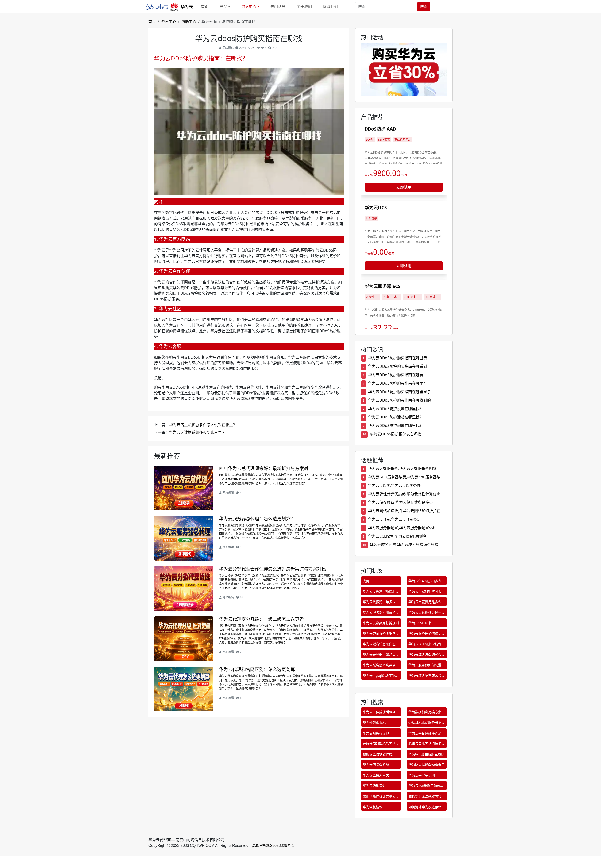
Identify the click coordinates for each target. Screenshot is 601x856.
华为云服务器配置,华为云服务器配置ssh (401, 527)
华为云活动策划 (374, 785)
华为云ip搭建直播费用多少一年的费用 (381, 592)
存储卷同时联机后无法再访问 (381, 744)
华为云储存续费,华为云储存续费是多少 (400, 502)
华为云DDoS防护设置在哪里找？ (395, 408)
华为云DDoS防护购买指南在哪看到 (397, 366)
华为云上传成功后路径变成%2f (381, 713)
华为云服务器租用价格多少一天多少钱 (381, 613)
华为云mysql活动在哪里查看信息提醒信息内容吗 (381, 676)
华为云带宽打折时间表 (424, 591)
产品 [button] (223, 6)
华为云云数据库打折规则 (381, 623)
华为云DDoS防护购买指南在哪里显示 (399, 391)
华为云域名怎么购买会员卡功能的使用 (381, 666)
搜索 (424, 6)
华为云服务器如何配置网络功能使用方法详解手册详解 (426, 666)
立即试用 (403, 187)
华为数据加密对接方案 (424, 712)
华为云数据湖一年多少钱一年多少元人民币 (381, 603)
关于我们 (304, 6)
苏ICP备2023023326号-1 (273, 846)
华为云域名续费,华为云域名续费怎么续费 (404, 544)
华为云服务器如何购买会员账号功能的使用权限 (426, 634)
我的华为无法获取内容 (424, 796)
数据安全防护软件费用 (379, 754)
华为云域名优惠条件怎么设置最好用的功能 (381, 645)
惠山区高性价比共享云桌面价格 (381, 797)
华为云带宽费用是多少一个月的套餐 (426, 603)
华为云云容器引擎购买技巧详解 (381, 655)
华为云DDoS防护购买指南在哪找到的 (399, 400)
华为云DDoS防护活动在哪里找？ (395, 417)
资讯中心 (168, 21)
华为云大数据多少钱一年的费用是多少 (426, 613)
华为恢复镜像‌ (372, 807)
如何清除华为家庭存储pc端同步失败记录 (424, 808)
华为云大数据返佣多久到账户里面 (197, 432)
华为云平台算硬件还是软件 (426, 734)
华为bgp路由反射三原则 (426, 754)
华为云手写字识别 (421, 775)
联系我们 (330, 6)
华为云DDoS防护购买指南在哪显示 (397, 357)
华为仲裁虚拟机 (374, 722)
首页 (204, 6)
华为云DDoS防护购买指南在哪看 (395, 374)
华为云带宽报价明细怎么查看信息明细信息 (381, 634)
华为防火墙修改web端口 (426, 764)
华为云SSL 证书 (419, 623)
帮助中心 (188, 21)
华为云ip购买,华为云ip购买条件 (394, 485)
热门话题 (277, 6)
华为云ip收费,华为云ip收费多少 (394, 519)
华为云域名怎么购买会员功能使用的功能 (426, 655)
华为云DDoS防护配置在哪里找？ (395, 425)
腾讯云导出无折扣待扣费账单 (426, 744)
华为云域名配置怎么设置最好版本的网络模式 (426, 676)
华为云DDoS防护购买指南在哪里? (396, 383)
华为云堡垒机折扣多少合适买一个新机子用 (426, 582)
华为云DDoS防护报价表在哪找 (395, 434)
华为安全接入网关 (376, 775)
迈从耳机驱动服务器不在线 (426, 723)
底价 (366, 581)
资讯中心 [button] (248, 6)
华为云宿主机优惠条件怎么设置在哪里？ (203, 424)
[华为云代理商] (170, 7)
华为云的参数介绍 (376, 764)
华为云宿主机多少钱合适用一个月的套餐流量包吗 (426, 645)
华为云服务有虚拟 (376, 733)
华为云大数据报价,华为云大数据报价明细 (402, 468)
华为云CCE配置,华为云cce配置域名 (397, 536)
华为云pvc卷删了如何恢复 (425, 786)
